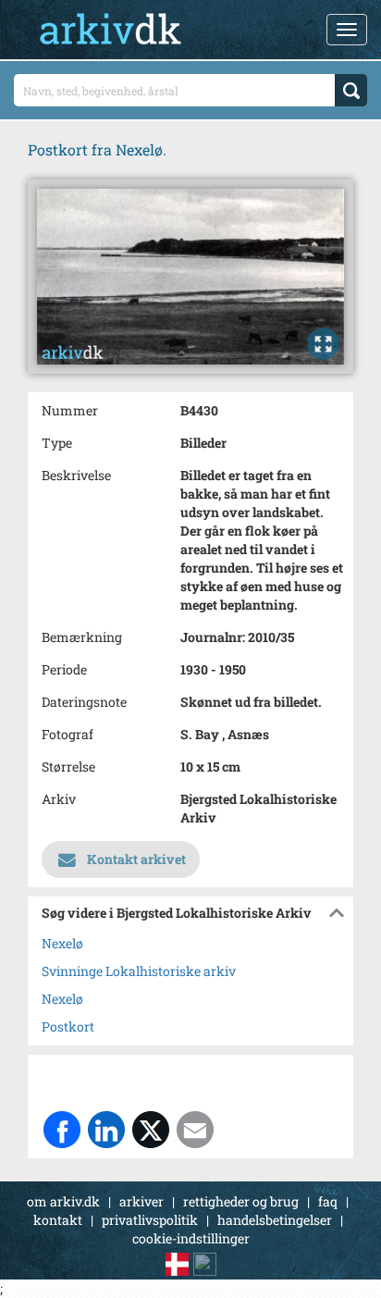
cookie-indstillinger (191, 1238)
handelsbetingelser (274, 1220)
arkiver (141, 1201)
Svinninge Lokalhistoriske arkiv (139, 971)
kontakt (57, 1220)
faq (328, 1201)
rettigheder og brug (241, 1201)
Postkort (68, 1026)
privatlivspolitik (150, 1220)
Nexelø (62, 943)
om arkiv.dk (63, 1201)
